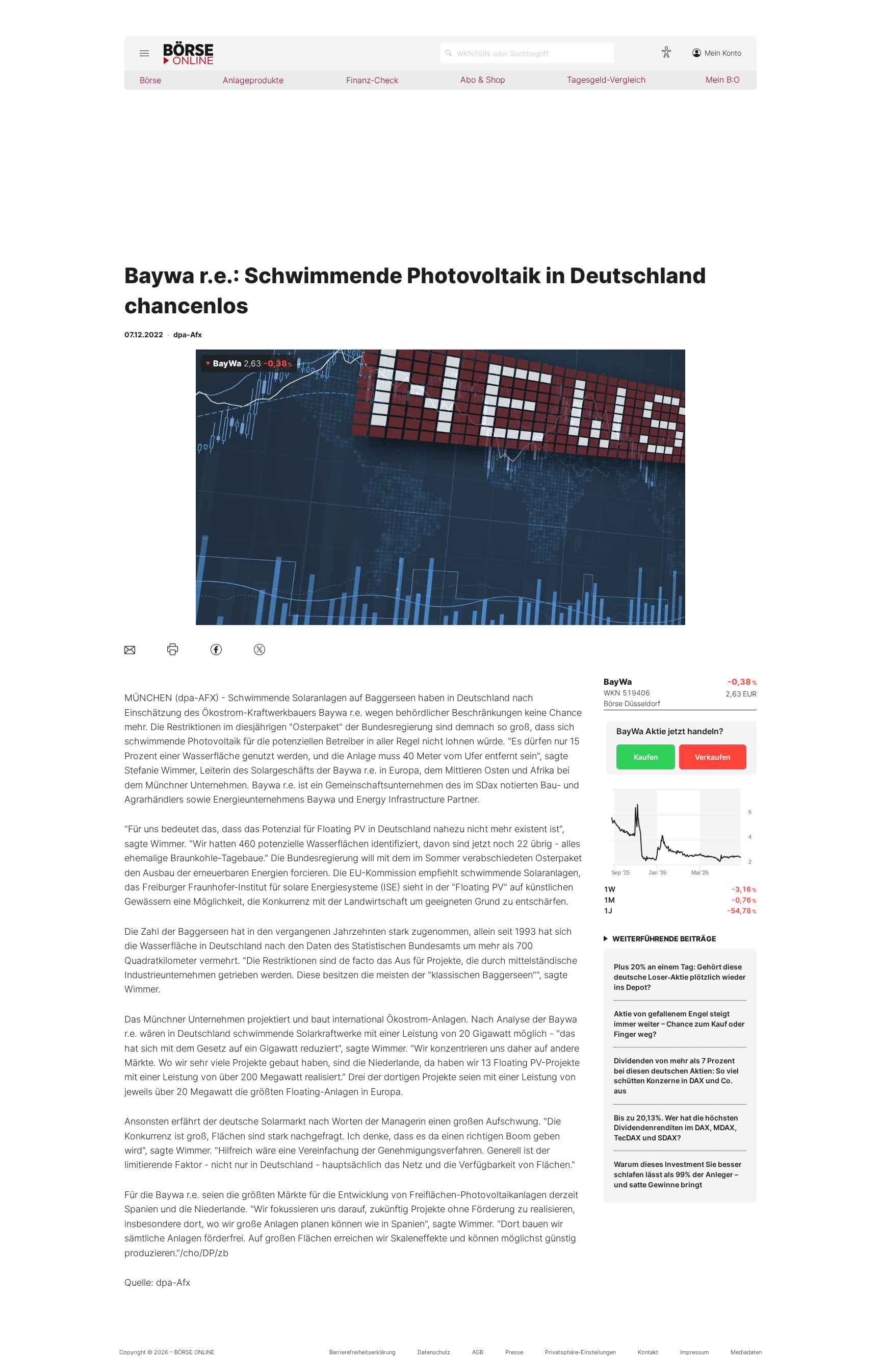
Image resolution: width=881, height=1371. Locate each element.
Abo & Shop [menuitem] (482, 79)
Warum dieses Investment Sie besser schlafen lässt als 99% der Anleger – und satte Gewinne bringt (678, 1174)
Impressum (694, 1352)
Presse (514, 1352)
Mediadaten (746, 1352)
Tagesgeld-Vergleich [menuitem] (606, 79)
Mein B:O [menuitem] (723, 79)
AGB (477, 1352)
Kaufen (646, 757)
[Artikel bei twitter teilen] (259, 649)
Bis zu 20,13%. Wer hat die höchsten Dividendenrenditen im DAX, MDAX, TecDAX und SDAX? (676, 1127)
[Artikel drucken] (172, 649)
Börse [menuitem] (150, 80)
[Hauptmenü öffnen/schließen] (144, 53)
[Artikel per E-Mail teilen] (129, 649)
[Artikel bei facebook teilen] (216, 649)
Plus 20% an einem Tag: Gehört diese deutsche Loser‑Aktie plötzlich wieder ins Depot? (680, 976)
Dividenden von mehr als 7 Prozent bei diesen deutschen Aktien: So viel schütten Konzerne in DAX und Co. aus (676, 1075)
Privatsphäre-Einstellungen (580, 1352)
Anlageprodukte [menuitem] (253, 80)
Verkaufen (713, 757)
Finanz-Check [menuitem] (372, 80)
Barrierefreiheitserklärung (362, 1352)
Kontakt (648, 1352)
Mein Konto (723, 52)
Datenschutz (434, 1352)
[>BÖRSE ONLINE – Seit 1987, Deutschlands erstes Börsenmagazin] (188, 53)
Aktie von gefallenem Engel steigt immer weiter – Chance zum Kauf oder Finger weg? (679, 1023)
